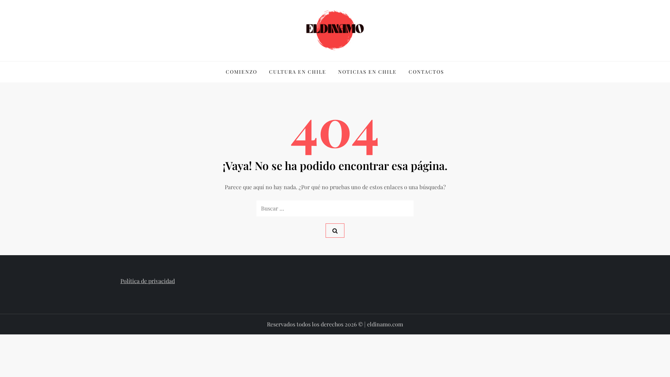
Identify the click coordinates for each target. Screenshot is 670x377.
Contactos (426, 71)
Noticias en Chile (367, 71)
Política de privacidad (147, 280)
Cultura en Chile (297, 71)
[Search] (335, 230)
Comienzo (241, 71)
